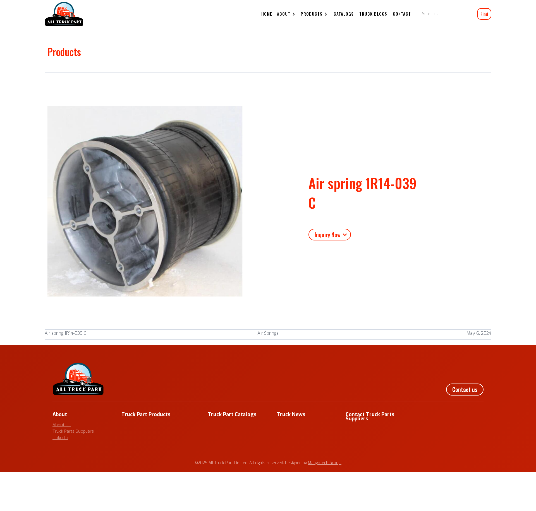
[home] (64, 14)
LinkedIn (60, 437)
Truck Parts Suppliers (73, 431)
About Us (61, 425)
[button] (287, 14)
